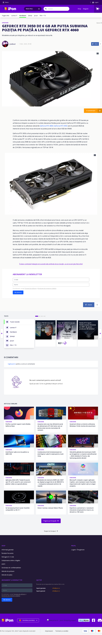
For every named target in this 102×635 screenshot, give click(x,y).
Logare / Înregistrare (77, 550)
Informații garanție (8, 550)
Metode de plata (7, 575)
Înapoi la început (50, 531)
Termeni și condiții (61, 631)
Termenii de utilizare (30, 288)
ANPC (3, 564)
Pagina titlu (5, 15)
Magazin (85, 9)
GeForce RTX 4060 (46, 126)
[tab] (36, 316)
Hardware (9, 422)
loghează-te (12, 364)
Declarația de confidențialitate (11, 568)
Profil (73, 546)
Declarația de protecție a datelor (47, 288)
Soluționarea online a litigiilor (11, 560)
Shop (79, 9)
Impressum (49, 631)
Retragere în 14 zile (8, 557)
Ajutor (39, 580)
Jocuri (36, 15)
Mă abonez (18, 292)
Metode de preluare (8, 571)
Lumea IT (14, 15)
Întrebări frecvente (7, 553)
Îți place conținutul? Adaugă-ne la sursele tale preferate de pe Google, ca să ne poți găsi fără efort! (51, 264)
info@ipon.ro (56, 588)
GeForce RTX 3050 (60, 126)
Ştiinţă (30, 15)
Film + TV (43, 15)
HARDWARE (5, 23)
